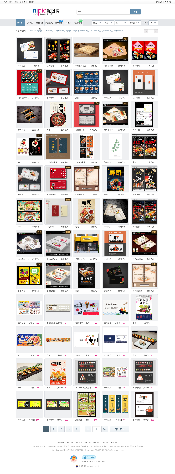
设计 (10, 2)
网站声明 (78, 442)
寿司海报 (136, 194)
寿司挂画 (107, 420)
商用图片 (49, 23)
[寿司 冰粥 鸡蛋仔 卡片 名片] (86, 307)
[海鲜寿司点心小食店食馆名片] (115, 50)
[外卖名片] (29, 275)
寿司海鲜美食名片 (52, 259)
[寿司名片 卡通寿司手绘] (144, 404)
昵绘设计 (31, 2)
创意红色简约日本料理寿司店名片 (52, 194)
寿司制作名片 (52, 323)
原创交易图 (40, 24)
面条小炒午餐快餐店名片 (109, 130)
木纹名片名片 (80, 66)
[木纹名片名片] (86, 50)
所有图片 (20, 23)
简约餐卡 (107, 162)
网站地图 (114, 442)
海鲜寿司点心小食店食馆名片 (109, 66)
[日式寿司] (58, 50)
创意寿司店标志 (80, 259)
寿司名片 (21, 66)
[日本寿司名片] (86, 372)
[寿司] (86, 82)
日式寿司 (50, 66)
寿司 (77, 98)
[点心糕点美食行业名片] (29, 243)
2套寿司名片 (80, 162)
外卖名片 (21, 291)
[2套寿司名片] (86, 146)
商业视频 (78, 22)
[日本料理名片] (58, 146)
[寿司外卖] (115, 372)
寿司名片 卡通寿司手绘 (138, 420)
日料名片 (136, 98)
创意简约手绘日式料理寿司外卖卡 (23, 98)
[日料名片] (144, 82)
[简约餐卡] (115, 146)
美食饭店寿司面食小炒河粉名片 (52, 291)
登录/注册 (159, 2)
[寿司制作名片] (58, 307)
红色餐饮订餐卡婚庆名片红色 (52, 227)
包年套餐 (59, 23)
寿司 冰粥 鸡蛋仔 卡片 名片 (80, 323)
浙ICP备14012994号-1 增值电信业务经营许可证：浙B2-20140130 (73, 450)
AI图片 (68, 23)
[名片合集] (144, 114)
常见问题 (105, 442)
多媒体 (22, 2)
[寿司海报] (144, 178)
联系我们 (96, 442)
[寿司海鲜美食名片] (58, 243)
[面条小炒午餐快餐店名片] (115, 114)
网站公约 (69, 442)
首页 (5, 2)
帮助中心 (168, 2)
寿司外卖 (107, 388)
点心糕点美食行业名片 (23, 259)
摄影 (16, 2)
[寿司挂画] (115, 404)
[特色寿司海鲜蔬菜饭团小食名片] (86, 178)
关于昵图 (61, 442)
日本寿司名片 (80, 388)
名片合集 (136, 130)
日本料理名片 (52, 162)
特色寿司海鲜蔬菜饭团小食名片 (80, 194)
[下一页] (120, 429)
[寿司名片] (29, 50)
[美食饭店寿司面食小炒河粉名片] (58, 275)
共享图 (30, 23)
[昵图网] (46, 12)
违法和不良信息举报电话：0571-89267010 (109, 450)
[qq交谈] (89, 457)
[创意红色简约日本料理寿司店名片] (58, 178)
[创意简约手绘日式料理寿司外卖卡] (29, 82)
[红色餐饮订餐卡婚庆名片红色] (58, 211)
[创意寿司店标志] (86, 243)
